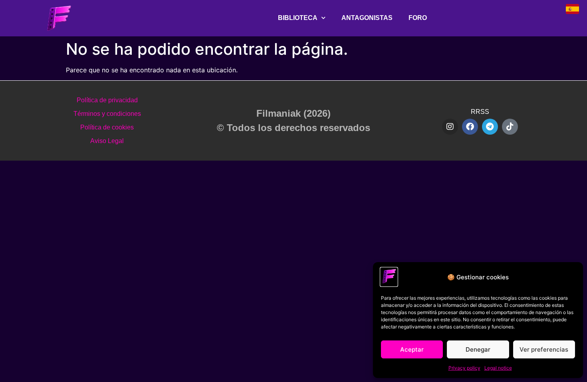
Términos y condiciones (107, 113)
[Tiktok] (510, 127)
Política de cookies (107, 127)
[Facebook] (470, 127)
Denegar (478, 349)
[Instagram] (450, 127)
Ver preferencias (544, 349)
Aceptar (412, 349)
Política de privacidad (107, 100)
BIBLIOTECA (297, 17)
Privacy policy (464, 368)
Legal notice (498, 368)
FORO (418, 17)
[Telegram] (490, 127)
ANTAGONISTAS (367, 17)
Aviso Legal (107, 140)
